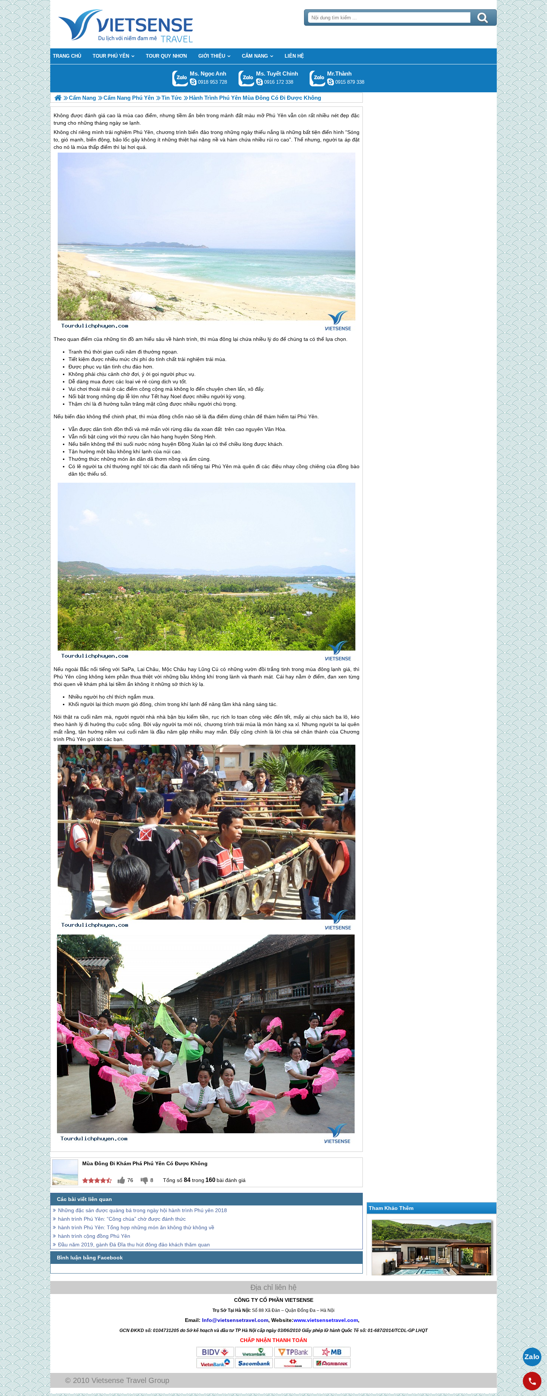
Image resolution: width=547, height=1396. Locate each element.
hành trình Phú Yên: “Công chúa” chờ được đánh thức (122, 1219)
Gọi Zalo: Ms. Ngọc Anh (180, 78)
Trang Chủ (144, 24)
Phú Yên (143, 132)
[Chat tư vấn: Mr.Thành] (330, 82)
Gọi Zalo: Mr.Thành (317, 78)
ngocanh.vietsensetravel (193, 82)
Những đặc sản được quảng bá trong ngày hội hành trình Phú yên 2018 (142, 1210)
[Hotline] (532, 1381)
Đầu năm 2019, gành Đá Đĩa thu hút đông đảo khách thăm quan (134, 1245)
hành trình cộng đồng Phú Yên (94, 1236)
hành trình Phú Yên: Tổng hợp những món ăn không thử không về (136, 1227)
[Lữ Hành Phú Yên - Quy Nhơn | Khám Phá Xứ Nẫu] (57, 97)
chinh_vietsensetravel (259, 82)
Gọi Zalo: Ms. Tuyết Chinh (246, 78)
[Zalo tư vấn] (532, 1357)
